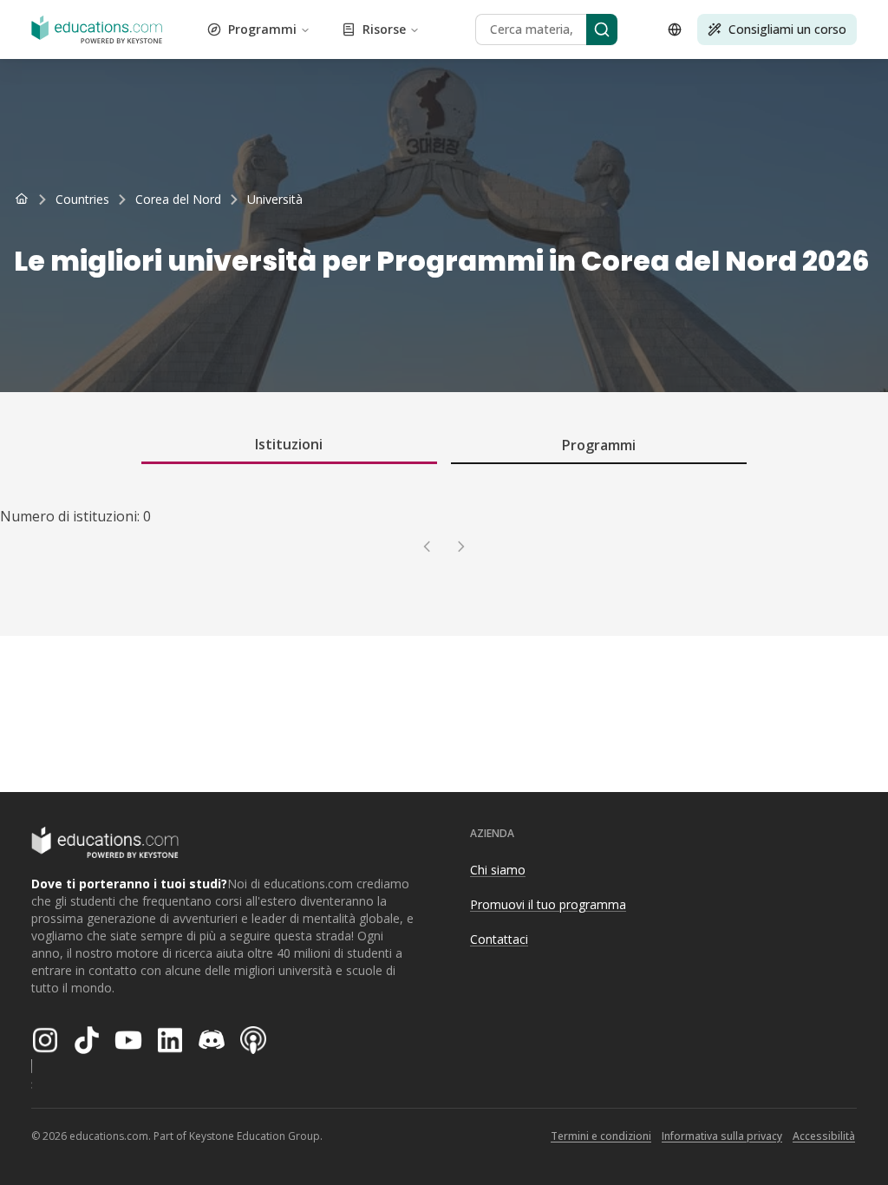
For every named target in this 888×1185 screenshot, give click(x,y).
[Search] (601, 29)
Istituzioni (289, 444)
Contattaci (499, 939)
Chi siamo (498, 869)
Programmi (262, 29)
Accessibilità (824, 1136)
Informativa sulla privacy (722, 1136)
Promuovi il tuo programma (548, 904)
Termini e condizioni (601, 1136)
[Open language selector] (674, 29)
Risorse (384, 29)
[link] (275, 199)
